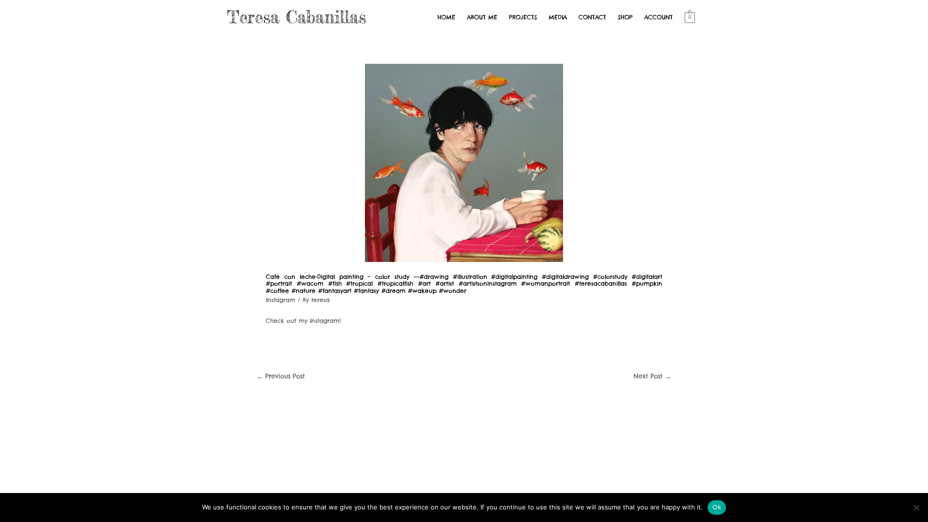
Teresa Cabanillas (296, 17)
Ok (716, 507)
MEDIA (558, 17)
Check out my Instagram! (303, 320)
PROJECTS (523, 17)
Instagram (280, 300)
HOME (446, 17)
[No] (916, 507)
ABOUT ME (482, 17)
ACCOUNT (658, 17)
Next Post (652, 376)
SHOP (625, 17)
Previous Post (281, 376)
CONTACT (592, 17)
